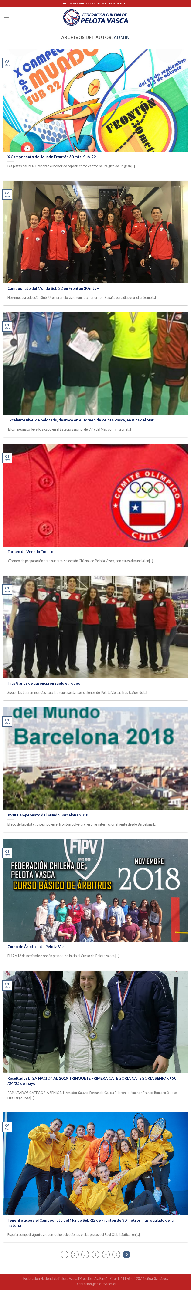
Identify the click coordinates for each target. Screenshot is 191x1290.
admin (122, 37)
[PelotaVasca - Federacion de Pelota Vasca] (95, 17)
